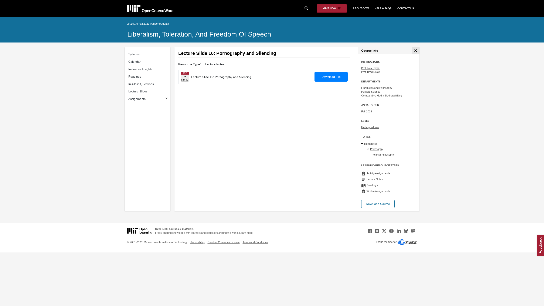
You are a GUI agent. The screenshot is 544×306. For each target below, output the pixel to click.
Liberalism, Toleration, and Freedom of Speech (199, 34)
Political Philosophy (383, 154)
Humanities (370, 143)
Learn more (246, 232)
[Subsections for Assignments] (166, 99)
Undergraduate (370, 127)
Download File (331, 76)
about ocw (361, 8)
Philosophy (376, 149)
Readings (134, 76)
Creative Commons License (224, 242)
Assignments (137, 99)
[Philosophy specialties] (368, 149)
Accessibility (197, 242)
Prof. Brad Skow (370, 72)
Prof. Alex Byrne (370, 68)
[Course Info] (415, 50)
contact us (405, 8)
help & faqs (383, 8)
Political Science (370, 91)
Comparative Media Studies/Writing (381, 95)
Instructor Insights (140, 69)
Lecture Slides (137, 91)
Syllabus (134, 54)
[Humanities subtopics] (363, 144)
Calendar (134, 61)
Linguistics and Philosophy (376, 87)
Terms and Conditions (255, 242)
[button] (378, 204)
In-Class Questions (141, 84)
